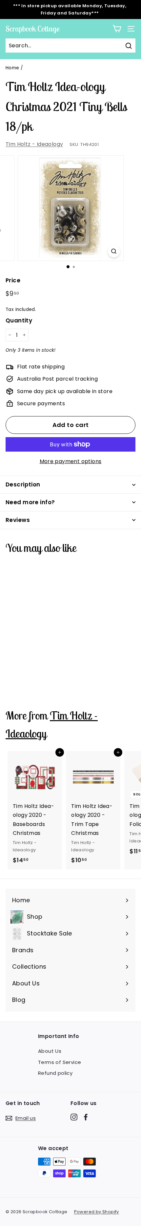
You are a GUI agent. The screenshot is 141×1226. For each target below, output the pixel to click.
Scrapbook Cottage (32, 29)
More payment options (71, 461)
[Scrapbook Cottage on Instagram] (73, 1117)
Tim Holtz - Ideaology (34, 144)
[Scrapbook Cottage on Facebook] (85, 1117)
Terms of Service (59, 1062)
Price (13, 280)
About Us (49, 1051)
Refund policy (55, 1073)
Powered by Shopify (96, 1212)
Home (12, 68)
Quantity (19, 320)
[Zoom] (114, 251)
